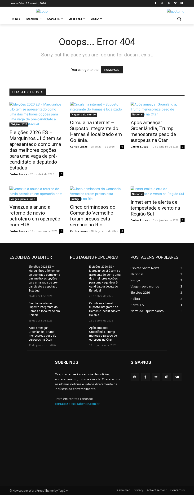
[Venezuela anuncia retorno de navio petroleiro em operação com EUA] (36, 193)
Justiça (75, 199)
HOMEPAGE (111, 70)
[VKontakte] (177, 377)
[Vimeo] (175, 3)
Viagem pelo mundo (83, 114)
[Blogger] (135, 377)
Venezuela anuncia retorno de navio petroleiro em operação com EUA (34, 216)
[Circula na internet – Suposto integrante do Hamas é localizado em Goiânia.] (97, 109)
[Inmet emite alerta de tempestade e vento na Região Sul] (158, 191)
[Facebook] (155, 3)
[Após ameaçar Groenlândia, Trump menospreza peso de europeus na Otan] (158, 109)
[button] (179, 18)
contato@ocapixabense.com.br (77, 404)
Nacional (137, 114)
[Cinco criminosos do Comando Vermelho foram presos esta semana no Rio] (97, 193)
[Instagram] (162, 3)
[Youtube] (182, 3)
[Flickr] (156, 377)
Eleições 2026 (19, 124)
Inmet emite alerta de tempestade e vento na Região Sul (155, 208)
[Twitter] (169, 3)
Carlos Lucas (18, 174)
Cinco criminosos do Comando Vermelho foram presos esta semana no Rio (92, 216)
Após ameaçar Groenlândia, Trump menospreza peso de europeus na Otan (153, 131)
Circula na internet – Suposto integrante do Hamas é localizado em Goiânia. (96, 131)
